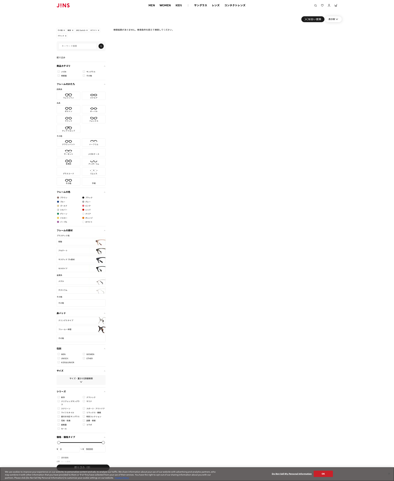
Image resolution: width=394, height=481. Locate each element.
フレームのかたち (66, 84)
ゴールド (63, 206)
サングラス (200, 5)
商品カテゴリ (63, 66)
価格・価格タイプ (66, 437)
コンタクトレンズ (234, 5)
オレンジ (89, 218)
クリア (88, 214)
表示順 (331, 19)
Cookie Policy (122, 478)
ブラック (89, 197)
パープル (63, 222)
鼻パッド (61, 313)
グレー (88, 202)
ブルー (62, 202)
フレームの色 (63, 192)
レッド (88, 210)
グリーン (63, 214)
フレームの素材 (65, 230)
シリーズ (61, 391)
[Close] (389, 473)
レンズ (216, 5)
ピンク (88, 206)
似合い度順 (314, 19)
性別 (59, 348)
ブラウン (63, 197)
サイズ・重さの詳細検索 (81, 378)
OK (323, 474)
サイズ (60, 371)
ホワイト (89, 222)
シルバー (63, 210)
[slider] (58, 442)
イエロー (64, 218)
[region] (197, 474)
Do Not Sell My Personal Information (292, 474)
